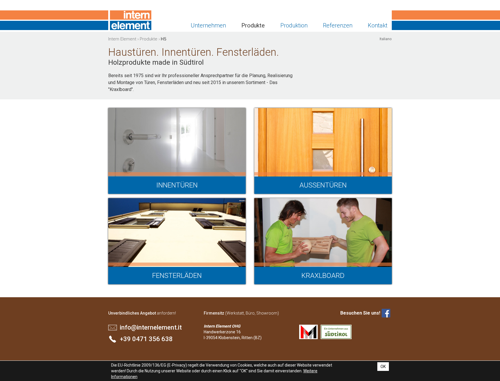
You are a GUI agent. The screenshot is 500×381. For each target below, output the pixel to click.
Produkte (253, 25)
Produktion (294, 25)
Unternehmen (208, 25)
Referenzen (337, 25)
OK (383, 366)
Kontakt (377, 25)
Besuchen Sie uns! (360, 313)
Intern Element (130, 20)
